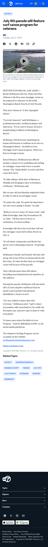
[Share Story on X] (10, 44)
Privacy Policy (7, 531)
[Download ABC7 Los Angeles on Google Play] (22, 522)
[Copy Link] (33, 44)
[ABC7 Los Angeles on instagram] (17, 515)
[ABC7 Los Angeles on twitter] (11, 515)
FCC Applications (8, 539)
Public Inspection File (35, 537)
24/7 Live (19, 3)
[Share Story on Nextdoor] (22, 44)
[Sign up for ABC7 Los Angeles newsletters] (23, 515)
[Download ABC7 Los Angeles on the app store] (8, 522)
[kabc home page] (6, 479)
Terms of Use (6, 537)
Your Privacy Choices (21, 531)
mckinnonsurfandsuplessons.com (19, 339)
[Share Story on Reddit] (16, 44)
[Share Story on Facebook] (4, 44)
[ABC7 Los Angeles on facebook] (4, 515)
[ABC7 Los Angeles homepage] (10, 4)
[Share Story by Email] (28, 44)
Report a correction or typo (13, 346)
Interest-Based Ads (19, 537)
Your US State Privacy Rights (30, 534)
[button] (3, 3)
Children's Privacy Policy (10, 534)
